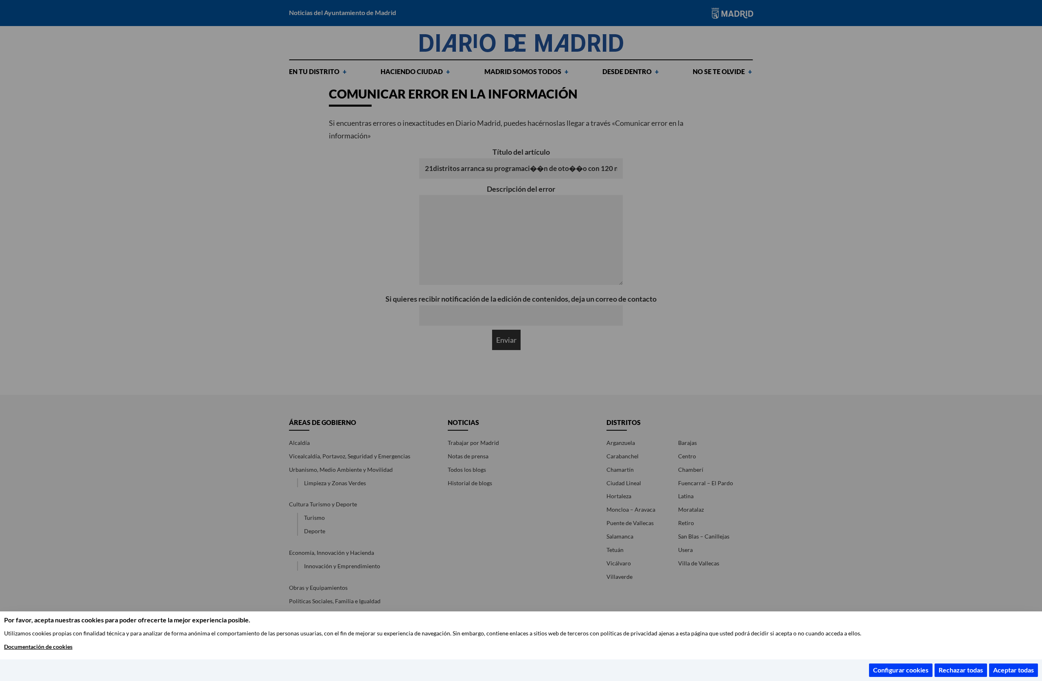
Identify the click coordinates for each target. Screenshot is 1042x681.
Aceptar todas (1013, 670)
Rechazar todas (961, 670)
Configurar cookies (900, 670)
